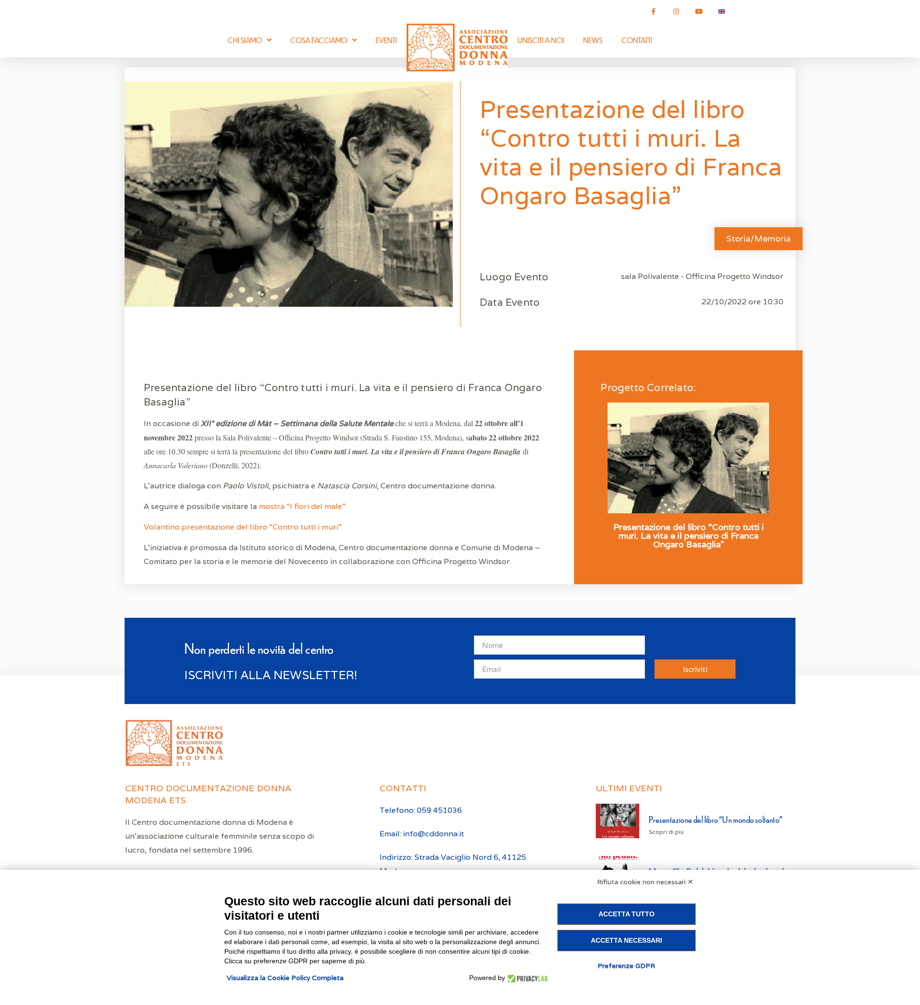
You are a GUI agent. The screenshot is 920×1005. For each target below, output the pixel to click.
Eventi (386, 40)
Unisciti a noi (541, 40)
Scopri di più (666, 831)
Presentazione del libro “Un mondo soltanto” (715, 819)
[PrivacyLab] (526, 978)
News (592, 40)
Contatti (636, 40)
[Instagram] (676, 11)
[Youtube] (699, 11)
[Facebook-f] (653, 11)
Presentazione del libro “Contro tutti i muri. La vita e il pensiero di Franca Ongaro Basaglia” (688, 536)
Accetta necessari (626, 940)
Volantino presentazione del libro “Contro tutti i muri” (244, 527)
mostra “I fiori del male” (302, 506)
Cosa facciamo (318, 40)
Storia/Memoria (758, 238)
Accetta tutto (626, 914)
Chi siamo (245, 40)
